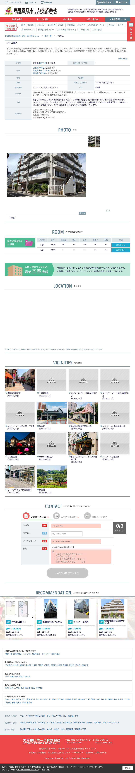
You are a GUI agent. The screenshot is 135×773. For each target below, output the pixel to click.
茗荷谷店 (81, 25)
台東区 (34, 665)
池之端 (71, 716)
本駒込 (54, 699)
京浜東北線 (37, 70)
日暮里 (109, 699)
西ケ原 (43, 73)
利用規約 (42, 753)
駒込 (42, 68)
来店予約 (52, 749)
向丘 (54, 716)
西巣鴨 (68, 699)
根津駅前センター (46, 29)
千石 (37, 699)
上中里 (46, 70)
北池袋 (18, 703)
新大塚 (103, 699)
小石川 (23, 716)
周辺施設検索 (77, 749)
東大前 (120, 699)
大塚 (87, 699)
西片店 (61, 25)
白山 (98, 699)
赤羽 (11, 688)
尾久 (22, 688)
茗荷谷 (8, 703)
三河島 (126, 699)
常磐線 (89, 722)
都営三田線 (32, 722)
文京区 (28, 665)
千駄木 (93, 699)
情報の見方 (123, 59)
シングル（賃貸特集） (32, 654)
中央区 (15, 665)
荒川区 (71, 665)
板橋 (13, 703)
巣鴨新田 (81, 699)
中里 (44, 63)
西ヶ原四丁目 (45, 699)
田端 (7, 677)
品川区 (46, 665)
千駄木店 (85, 29)
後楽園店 (71, 25)
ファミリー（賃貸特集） (51, 654)
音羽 (77, 716)
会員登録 (42, 749)
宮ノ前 (74, 699)
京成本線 (98, 722)
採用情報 (89, 753)
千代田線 (42, 722)
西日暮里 (61, 699)
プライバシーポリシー (74, 753)
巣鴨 (28, 699)
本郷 (59, 716)
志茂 (16, 677)
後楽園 (23, 729)
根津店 (31, 25)
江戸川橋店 (97, 29)
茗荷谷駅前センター (97, 25)
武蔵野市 (84, 665)
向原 (115, 699)
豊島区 (65, 665)
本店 (23, 25)
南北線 (35, 73)
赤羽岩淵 (39, 688)
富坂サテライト (28, 29)
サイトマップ (90, 749)
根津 (24, 703)
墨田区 (40, 665)
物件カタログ (63, 749)
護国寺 (29, 703)
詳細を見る (120, 245)
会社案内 (32, 753)
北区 (40, 63)
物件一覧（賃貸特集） (14, 654)
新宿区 (22, 665)
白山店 (112, 25)
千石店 (120, 25)
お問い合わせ (100, 753)
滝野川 (21, 677)
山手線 (35, 68)
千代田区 (8, 665)
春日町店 (51, 25)
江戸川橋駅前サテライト (67, 29)
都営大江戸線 (79, 722)
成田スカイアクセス (111, 722)
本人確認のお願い (55, 753)
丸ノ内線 (51, 722)
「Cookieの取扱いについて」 (27, 770)
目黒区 (53, 665)
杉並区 (59, 665)
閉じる (127, 768)
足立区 (77, 665)
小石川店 (41, 25)
